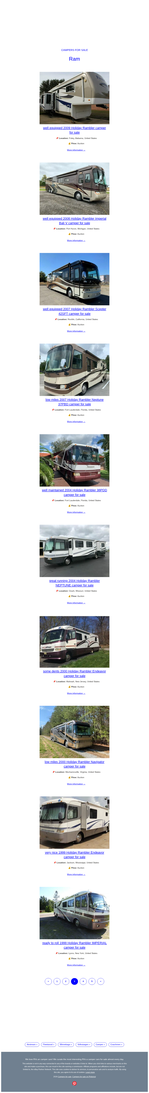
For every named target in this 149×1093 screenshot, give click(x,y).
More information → (76, 150)
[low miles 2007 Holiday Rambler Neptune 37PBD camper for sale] (74, 395)
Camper (99, 1044)
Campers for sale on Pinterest (84, 1077)
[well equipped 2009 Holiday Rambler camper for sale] (74, 123)
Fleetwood (48, 1044)
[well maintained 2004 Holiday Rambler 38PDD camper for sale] (74, 486)
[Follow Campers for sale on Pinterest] (74, 1085)
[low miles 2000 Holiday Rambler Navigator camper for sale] (74, 757)
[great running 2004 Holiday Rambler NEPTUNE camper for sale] (74, 576)
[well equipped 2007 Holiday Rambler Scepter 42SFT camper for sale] (74, 304)
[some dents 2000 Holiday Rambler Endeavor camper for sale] (74, 667)
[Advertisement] (74, 21)
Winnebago (65, 1044)
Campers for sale (74, 50)
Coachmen (115, 1044)
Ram (74, 59)
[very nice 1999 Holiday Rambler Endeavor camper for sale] (74, 848)
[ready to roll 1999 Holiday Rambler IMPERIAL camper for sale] (74, 938)
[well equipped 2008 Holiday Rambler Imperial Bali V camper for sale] (74, 214)
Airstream (31, 1044)
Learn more (90, 1072)
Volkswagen (83, 1044)
